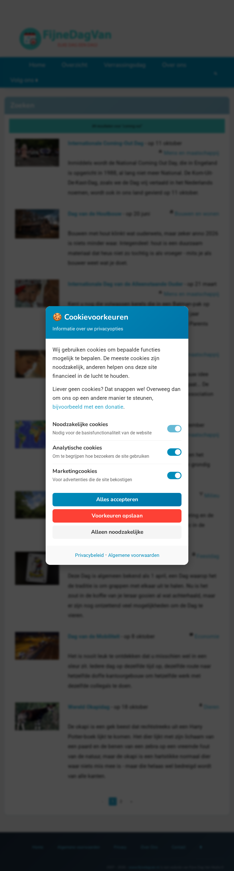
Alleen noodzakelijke (117, 532)
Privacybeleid (89, 555)
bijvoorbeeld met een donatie (88, 407)
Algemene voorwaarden (133, 555)
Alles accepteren (117, 499)
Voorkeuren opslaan (117, 515)
